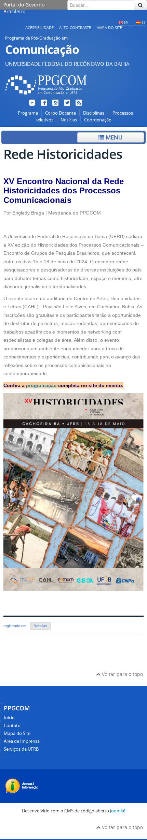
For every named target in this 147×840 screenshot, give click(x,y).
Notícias (69, 120)
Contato (12, 725)
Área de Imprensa (22, 741)
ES (143, 22)
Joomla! (117, 811)
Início (9, 718)
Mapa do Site (109, 27)
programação (41, 385)
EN (126, 22)
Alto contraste (75, 27)
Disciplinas (94, 113)
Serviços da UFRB (21, 749)
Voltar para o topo (122, 674)
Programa (28, 113)
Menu (113, 137)
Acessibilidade (39, 27)
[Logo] (46, 95)
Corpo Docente (60, 113)
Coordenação (97, 120)
